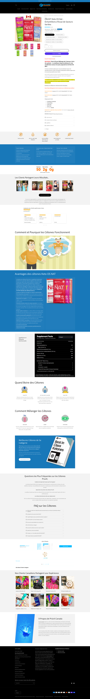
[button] (16, 5)
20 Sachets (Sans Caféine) (50, 37)
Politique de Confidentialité (20, 673)
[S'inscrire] (33, 683)
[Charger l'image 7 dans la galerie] (18, 53)
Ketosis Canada (19, 696)
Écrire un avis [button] (65, 546)
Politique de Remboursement (20, 669)
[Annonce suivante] (75, 1)
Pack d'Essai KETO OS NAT (19, 652)
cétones (47, 15)
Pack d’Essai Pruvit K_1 (58, 113)
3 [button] (45, 564)
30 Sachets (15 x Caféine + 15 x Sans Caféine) (54, 41)
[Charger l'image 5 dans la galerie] (32, 46)
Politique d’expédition (65, 696)
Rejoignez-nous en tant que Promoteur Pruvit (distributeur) (23, 657)
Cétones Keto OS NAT (18, 651)
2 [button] (43, 564)
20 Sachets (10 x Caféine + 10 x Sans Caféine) (54, 39)
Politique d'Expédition (19, 671)
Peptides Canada (61, 650)
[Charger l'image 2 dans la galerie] (25, 46)
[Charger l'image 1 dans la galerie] (18, 46)
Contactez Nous (17, 661)
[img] (46, 209)
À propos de (17, 659)
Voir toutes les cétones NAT (21, 324)
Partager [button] (47, 128)
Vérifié (45, 558)
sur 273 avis (26, 211)
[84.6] (45, 554)
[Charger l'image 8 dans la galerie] (25, 53)
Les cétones (27, 320)
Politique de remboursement (40, 696)
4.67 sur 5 (27, 545)
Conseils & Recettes (18, 665)
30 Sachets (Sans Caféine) (62, 37)
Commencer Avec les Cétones (20, 663)
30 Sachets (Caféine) (59, 34)
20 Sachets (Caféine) (49, 34)
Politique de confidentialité (49, 696)
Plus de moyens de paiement (56, 56)
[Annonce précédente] (15, 1)
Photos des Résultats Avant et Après (21, 654)
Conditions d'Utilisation (19, 675)
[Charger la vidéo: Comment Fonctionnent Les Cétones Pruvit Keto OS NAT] (45, 252)
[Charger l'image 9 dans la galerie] (32, 53)
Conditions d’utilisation (57, 696)
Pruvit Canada (41, 621)
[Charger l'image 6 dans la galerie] (39, 46)
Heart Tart (49, 106)
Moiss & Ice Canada (61, 652)
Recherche (17, 667)
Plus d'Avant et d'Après (44, 195)
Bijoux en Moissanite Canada (20, 676)
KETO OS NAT (26, 294)
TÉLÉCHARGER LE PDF (24, 459)
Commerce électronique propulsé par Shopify (28, 696)
